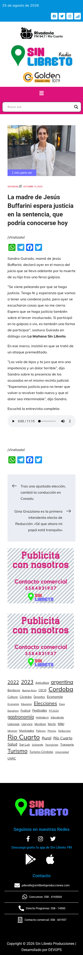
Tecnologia (51, 744)
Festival (25, 710)
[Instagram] (69, 16)
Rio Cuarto (24, 737)
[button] (41, 93)
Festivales (39, 710)
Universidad (62, 752)
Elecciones (45, 703)
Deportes (39, 697)
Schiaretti (37, 744)
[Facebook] (54, 16)
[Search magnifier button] (76, 107)
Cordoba (60, 689)
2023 (27, 682)
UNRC (12, 758)
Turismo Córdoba (41, 752)
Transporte (67, 744)
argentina (62, 682)
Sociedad (13, 186)
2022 (13, 682)
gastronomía (21, 717)
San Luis (24, 744)
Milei (61, 724)
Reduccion (64, 730)
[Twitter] (62, 16)
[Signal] (77, 16)
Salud (12, 744)
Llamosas (13, 724)
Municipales (26, 730)
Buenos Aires (29, 690)
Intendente (57, 717)
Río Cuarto (62, 737)
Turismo (17, 751)
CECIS (42, 690)
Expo (62, 704)
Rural (46, 737)
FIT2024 (54, 710)
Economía (13, 704)
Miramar (12, 730)
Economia (55, 697)
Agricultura (42, 682)
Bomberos (14, 690)
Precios (52, 730)
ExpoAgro (13, 710)
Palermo (41, 730)
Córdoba (26, 697)
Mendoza (40, 724)
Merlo (52, 724)
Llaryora (27, 724)
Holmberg (42, 717)
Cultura (13, 697)
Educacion (26, 704)
